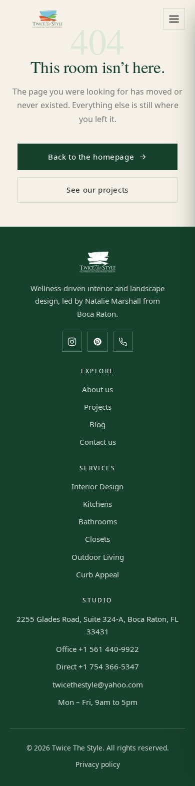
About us (97, 389)
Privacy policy (98, 764)
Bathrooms (97, 521)
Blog (98, 424)
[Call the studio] (123, 342)
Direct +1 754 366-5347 (97, 666)
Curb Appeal (97, 574)
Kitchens (97, 504)
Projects (98, 407)
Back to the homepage (91, 157)
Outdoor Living (98, 557)
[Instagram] (72, 342)
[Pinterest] (98, 342)
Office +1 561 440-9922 (97, 649)
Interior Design (98, 486)
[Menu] (174, 19)
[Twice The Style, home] (47, 19)
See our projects (97, 190)
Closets (97, 539)
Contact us (98, 442)
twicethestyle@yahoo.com (97, 684)
